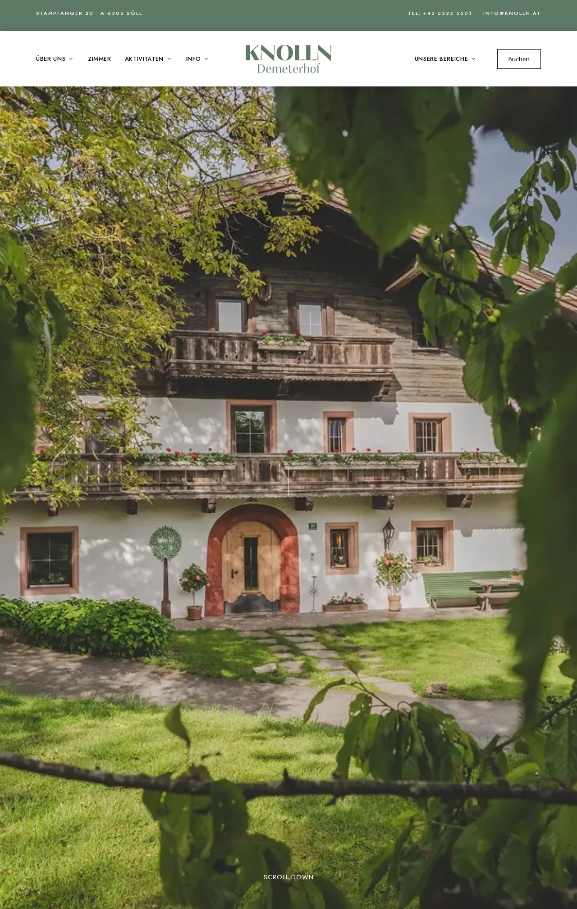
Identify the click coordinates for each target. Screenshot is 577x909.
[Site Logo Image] (288, 59)
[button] (519, 59)
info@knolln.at (512, 13)
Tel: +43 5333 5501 (440, 13)
